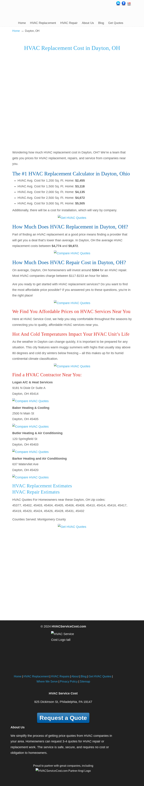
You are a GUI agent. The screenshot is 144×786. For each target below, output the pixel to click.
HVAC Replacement (36, 676)
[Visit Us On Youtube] (129, 5)
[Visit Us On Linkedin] (118, 5)
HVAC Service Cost (35, 9)
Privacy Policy (69, 681)
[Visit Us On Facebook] (123, 5)
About (75, 676)
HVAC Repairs (60, 676)
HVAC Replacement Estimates (42, 485)
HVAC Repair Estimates (36, 492)
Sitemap (85, 681)
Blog (84, 676)
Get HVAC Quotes (100, 676)
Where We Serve (47, 681)
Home (16, 30)
